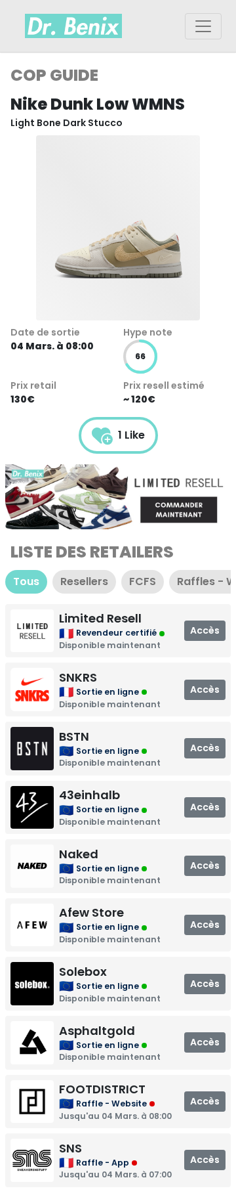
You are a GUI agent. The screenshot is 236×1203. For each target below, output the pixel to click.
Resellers (84, 581)
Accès (205, 630)
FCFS (142, 581)
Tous (26, 581)
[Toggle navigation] (203, 26)
